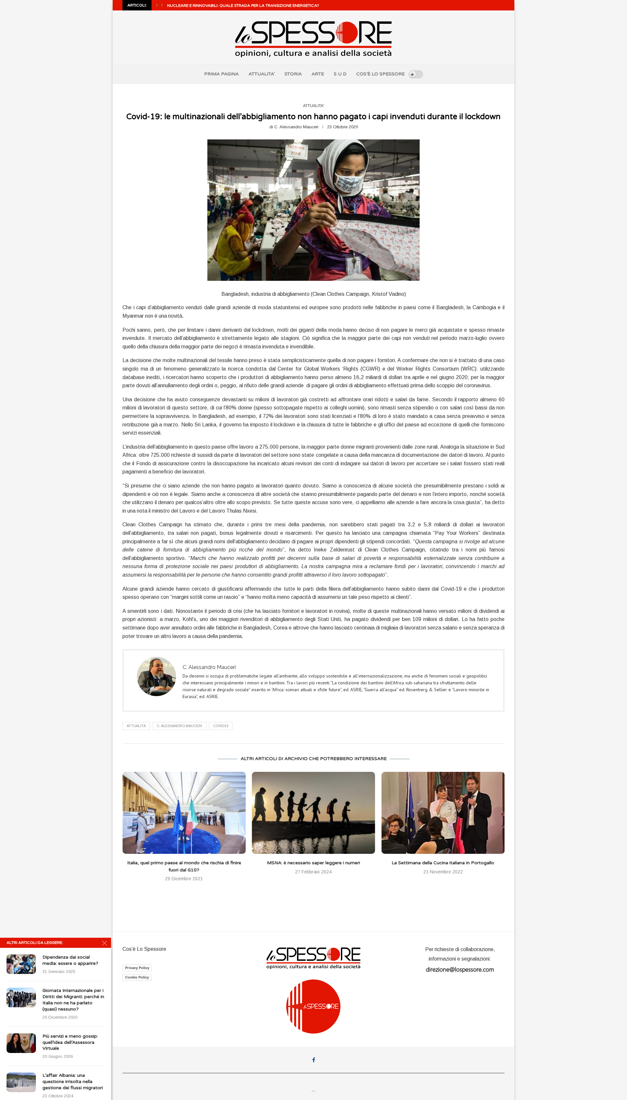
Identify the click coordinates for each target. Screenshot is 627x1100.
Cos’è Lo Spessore (144, 949)
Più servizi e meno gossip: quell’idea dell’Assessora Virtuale (70, 1042)
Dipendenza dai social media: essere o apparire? (70, 960)
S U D (340, 74)
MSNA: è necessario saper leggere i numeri (184, 863)
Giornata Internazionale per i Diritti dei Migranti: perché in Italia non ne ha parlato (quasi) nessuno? (73, 1000)
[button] (156, 5)
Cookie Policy (137, 977)
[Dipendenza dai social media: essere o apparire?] (21, 964)
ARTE (318, 74)
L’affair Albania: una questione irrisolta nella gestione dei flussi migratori (72, 1082)
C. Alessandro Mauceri (296, 126)
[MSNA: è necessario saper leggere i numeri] (184, 813)
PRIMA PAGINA (221, 74)
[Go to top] (313, 1091)
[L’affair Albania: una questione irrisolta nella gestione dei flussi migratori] (21, 1082)
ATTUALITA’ (262, 74)
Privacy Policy (137, 967)
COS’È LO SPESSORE (380, 74)
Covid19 (220, 726)
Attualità (136, 726)
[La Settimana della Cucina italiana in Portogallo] (313, 813)
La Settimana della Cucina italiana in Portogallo (313, 863)
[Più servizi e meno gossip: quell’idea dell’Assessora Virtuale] (21, 1043)
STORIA (293, 74)
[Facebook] (313, 1060)
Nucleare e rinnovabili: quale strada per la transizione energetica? (243, 5)
